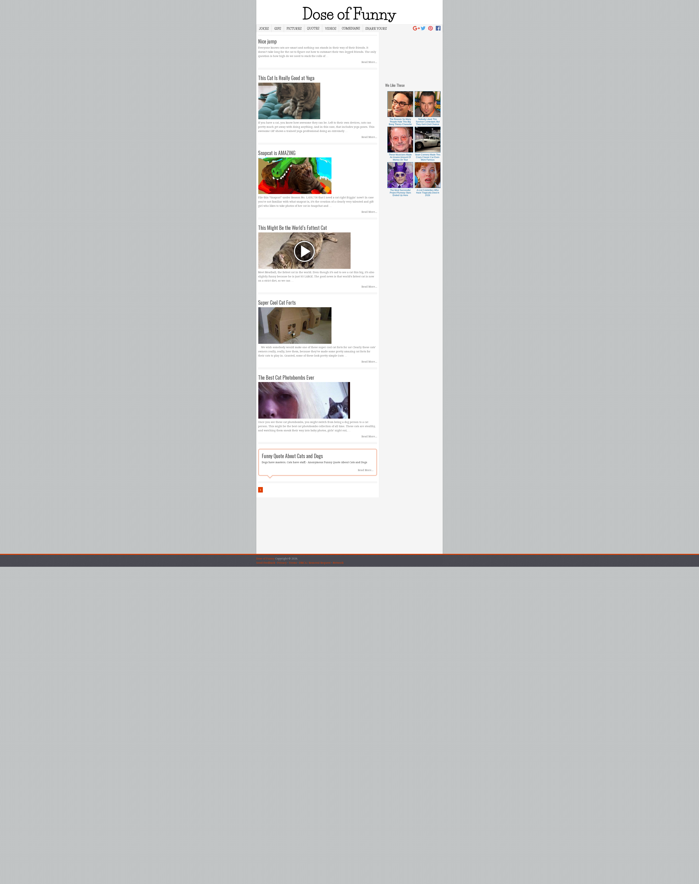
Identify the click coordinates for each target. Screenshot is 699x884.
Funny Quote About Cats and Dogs (292, 456)
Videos (330, 28)
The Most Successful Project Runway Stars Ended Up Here (400, 193)
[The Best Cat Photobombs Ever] (317, 397)
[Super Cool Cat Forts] (317, 322)
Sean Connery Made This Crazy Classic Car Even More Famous (427, 157)
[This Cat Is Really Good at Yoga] (317, 97)
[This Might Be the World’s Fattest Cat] (317, 247)
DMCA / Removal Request (315, 562)
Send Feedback (265, 562)
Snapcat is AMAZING (277, 153)
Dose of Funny (265, 558)
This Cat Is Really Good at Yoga (286, 78)
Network (338, 562)
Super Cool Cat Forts (277, 302)
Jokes (264, 28)
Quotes (313, 28)
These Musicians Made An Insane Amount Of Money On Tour (400, 157)
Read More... (369, 62)
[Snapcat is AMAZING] (317, 172)
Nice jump (267, 41)
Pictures (294, 28)
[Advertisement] (414, 55)
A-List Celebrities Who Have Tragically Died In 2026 (427, 193)
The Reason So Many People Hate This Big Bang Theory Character (400, 122)
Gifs (278, 28)
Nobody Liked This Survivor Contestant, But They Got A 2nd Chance (428, 122)
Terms (293, 562)
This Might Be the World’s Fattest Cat (292, 227)
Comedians (351, 28)
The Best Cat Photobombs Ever (286, 377)
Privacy (282, 562)
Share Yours (376, 28)
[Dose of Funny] (417, 29)
